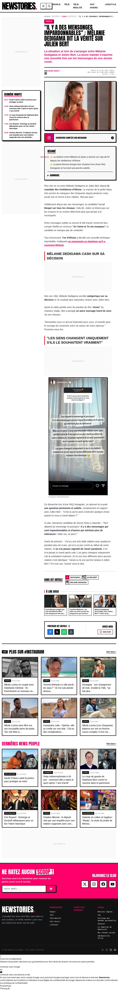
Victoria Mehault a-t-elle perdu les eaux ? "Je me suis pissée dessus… (58, 687)
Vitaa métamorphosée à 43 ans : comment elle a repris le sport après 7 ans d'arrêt (58, 779)
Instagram (75, 577)
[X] (57, 632)
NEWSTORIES (19, 6)
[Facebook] (50, 632)
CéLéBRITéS (48, 772)
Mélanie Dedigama (78, 582)
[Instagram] (94, 884)
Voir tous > (111, 651)
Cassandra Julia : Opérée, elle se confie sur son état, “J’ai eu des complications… (58, 728)
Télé (66, 4)
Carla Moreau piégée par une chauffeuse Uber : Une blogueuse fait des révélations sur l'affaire (55, 613)
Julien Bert (92, 577)
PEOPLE (7, 681)
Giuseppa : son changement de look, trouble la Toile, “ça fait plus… (96, 687)
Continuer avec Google (10, 966)
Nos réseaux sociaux (106, 933)
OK (51, 889)
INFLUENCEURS (10, 774)
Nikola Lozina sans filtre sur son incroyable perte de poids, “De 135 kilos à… (19, 728)
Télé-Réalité (77, 6)
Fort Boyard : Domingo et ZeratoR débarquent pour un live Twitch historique (18, 820)
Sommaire (54, 175)
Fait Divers (94, 6)
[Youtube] (112, 884)
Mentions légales (105, 912)
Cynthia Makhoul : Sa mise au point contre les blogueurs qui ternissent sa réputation (79, 613)
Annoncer (101, 924)
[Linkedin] (45, 73)
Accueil (47, 16)
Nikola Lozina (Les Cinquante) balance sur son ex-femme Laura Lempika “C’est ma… (97, 728)
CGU (99, 915)
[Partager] (71, 632)
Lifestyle (110, 4)
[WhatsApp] (64, 632)
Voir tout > (111, 743)
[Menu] (43, 6)
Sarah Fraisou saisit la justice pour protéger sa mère (19, 780)
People (56, 4)
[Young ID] (59, 989)
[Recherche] (49, 6)
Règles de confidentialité (54, 980)
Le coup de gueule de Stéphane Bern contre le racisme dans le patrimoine (96, 779)
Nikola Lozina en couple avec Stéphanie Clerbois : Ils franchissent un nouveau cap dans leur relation (19, 689)
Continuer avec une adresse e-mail (15, 974)
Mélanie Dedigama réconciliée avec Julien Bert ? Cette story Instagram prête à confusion (104, 613)
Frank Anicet (54, 71)
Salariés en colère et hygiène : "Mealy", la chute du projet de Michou (97, 820)
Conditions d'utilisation (27, 980)
